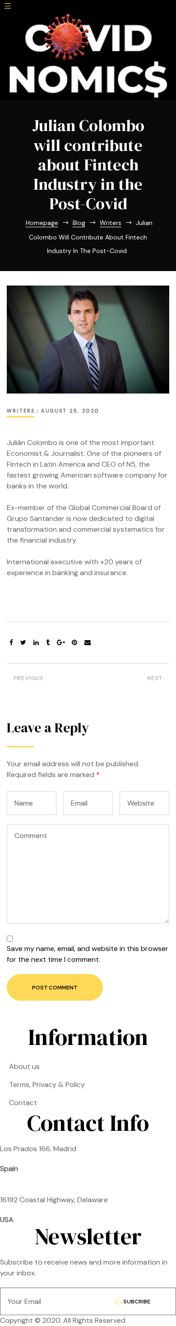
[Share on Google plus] (61, 642)
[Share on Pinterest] (74, 642)
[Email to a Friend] (87, 642)
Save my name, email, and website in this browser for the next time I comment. (87, 954)
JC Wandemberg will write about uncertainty (131, 680)
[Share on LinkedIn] (36, 642)
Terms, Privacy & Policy (47, 1084)
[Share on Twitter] (23, 642)
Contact (23, 1102)
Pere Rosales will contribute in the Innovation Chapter (45, 680)
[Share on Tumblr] (48, 642)
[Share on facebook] (11, 642)
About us (24, 1066)
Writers (21, 411)
